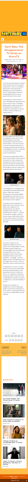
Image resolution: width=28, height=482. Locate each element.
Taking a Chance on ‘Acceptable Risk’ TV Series (12, 441)
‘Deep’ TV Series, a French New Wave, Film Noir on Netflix (12, 462)
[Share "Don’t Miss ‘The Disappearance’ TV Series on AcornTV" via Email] (21, 336)
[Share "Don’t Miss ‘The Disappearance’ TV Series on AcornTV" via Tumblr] (15, 336)
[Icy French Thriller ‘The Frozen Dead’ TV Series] (14, 389)
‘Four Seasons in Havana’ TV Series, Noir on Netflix (13, 420)
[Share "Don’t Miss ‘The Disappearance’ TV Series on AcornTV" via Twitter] (9, 336)
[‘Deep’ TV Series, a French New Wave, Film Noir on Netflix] (14, 453)
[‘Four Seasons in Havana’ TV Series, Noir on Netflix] (14, 410)
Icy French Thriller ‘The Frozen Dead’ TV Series (11, 399)
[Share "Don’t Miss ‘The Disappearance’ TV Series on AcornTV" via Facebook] (6, 336)
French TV (9, 61)
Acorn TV (14, 59)
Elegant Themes (13, 476)
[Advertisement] (14, 15)
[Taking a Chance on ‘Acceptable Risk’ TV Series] (14, 432)
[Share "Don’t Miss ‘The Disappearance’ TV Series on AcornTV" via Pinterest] (18, 336)
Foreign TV (20, 59)
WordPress (14, 478)
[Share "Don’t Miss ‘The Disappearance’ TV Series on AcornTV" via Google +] (12, 336)
